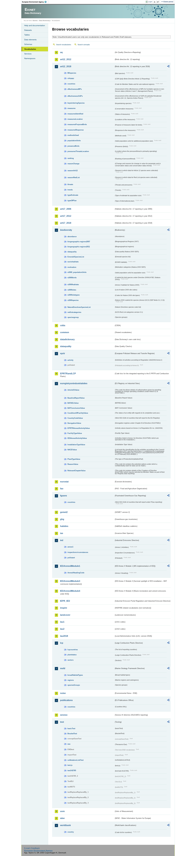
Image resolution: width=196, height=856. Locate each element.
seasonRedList (73, 177)
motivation (71, 267)
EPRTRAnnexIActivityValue (78, 428)
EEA (35, 2)
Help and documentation (34, 25)
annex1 (70, 547)
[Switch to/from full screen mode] (158, 2)
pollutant (71, 558)
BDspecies (71, 73)
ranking (70, 158)
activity (70, 360)
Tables (27, 35)
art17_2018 (65, 223)
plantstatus (72, 655)
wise (62, 818)
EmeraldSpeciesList (75, 257)
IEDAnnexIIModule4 (70, 591)
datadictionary (67, 339)
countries (71, 84)
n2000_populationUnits (76, 272)
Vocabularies (30, 49)
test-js (69, 765)
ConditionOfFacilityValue (77, 413)
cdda (62, 325)
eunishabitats (73, 262)
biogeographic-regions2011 (78, 247)
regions (70, 680)
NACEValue (72, 450)
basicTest (71, 729)
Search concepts (84, 44)
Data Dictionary (44, 20)
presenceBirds (73, 146)
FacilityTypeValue (74, 433)
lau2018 (64, 636)
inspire (63, 608)
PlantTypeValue (73, 459)
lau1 (62, 622)
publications (66, 700)
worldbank (65, 825)
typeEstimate (72, 195)
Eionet (35, 20)
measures (71, 108)
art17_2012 (65, 216)
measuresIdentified (75, 114)
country (70, 832)
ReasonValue (72, 464)
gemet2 (64, 512)
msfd (62, 668)
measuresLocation (75, 119)
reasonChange (73, 164)
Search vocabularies (63, 44)
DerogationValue (74, 423)
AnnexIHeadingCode (75, 573)
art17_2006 (65, 209)
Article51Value (73, 390)
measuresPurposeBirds (77, 124)
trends (70, 190)
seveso (63, 715)
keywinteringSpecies (76, 103)
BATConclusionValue (76, 408)
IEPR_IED (65, 601)
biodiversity (66, 230)
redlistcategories (74, 312)
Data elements (30, 40)
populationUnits (74, 141)
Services (27, 54)
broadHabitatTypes (75, 675)
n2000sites (71, 290)
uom (62, 811)
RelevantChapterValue (76, 471)
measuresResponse (75, 130)
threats (70, 184)
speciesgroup (73, 317)
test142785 (71, 770)
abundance (72, 237)
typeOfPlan (72, 201)
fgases (63, 496)
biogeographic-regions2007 (78, 242)
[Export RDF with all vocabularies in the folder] (168, 66)
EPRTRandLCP (68, 373)
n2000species (73, 300)
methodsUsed (73, 135)
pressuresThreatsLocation (78, 151)
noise (63, 693)
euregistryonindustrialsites (73, 383)
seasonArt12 (72, 171)
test (62, 722)
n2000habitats (73, 285)
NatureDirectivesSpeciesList (79, 307)
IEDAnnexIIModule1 (70, 566)
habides (64, 526)
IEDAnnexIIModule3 (70, 581)
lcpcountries (72, 650)
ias (61, 533)
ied (61, 540)
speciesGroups (73, 685)
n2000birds (72, 278)
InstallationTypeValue (76, 445)
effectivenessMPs (74, 89)
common (64, 332)
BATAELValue (73, 403)
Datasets (28, 30)
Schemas (28, 44)
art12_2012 (65, 59)
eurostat (64, 482)
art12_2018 (65, 66)
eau (68, 744)
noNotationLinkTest (75, 760)
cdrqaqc (70, 78)
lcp (61, 643)
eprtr (62, 353)
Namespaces (29, 58)
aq (61, 52)
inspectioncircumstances (77, 552)
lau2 (62, 629)
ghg (62, 519)
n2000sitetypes (73, 295)
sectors (70, 660)
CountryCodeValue (75, 418)
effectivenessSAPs (75, 96)
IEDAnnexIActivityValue (77, 438)
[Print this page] (155, 2)
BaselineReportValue (76, 398)
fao (61, 488)
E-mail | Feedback (32, 848)
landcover (65, 615)
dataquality (72, 252)
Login (150, 2)
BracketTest (72, 734)
